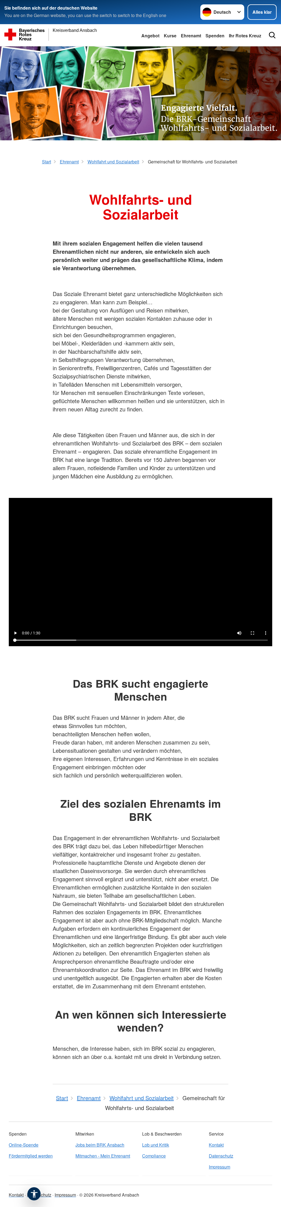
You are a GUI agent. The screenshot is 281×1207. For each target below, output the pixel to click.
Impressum (219, 1167)
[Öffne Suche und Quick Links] (272, 35)
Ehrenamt (191, 35)
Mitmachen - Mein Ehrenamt (102, 1156)
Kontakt (216, 1145)
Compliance (154, 1156)
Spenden (215, 35)
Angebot (150, 35)
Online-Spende (23, 1145)
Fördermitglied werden (31, 1156)
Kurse (170, 35)
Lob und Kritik (155, 1145)
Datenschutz (221, 1156)
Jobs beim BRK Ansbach (99, 1145)
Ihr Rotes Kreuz (245, 35)
